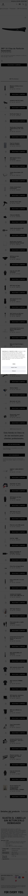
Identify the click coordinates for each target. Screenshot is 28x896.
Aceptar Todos (14, 367)
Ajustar (14, 363)
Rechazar (14, 370)
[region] (14, 361)
